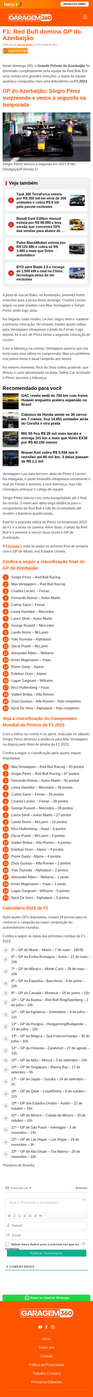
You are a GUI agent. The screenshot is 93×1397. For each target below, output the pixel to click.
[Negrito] (9, 1215)
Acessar (81, 1188)
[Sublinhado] (19, 1215)
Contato (46, 1356)
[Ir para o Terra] (13, 4)
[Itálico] (14, 1215)
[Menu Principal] (85, 17)
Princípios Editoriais (46, 1382)
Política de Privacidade (46, 1365)
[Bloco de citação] (40, 1215)
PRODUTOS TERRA (74, 4)
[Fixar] (24, 1215)
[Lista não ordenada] (35, 1215)
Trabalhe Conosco (46, 1373)
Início (46, 1339)
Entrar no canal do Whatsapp (49, 1297)
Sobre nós (47, 1347)
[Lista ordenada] (29, 1215)
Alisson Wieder (25, 45)
